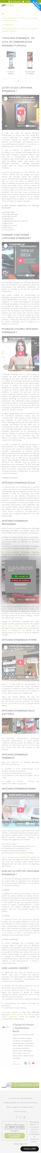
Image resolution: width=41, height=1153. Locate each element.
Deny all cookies (21, 580)
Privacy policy (20, 588)
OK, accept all (21, 576)
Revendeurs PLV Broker (35, 5)
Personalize (20, 584)
